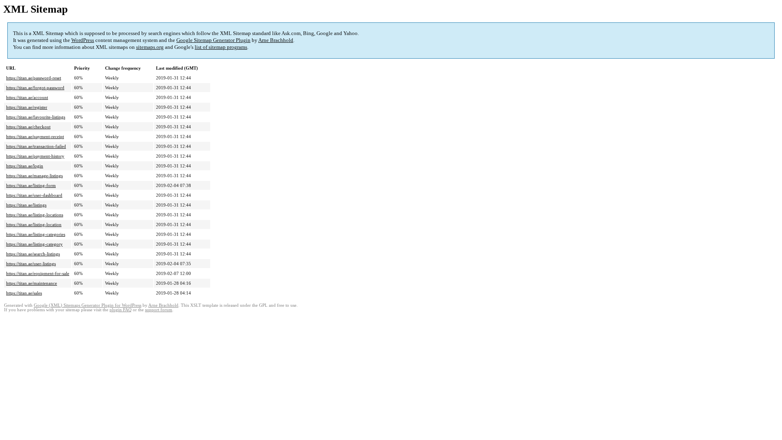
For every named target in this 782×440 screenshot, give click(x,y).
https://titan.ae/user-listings (31, 263)
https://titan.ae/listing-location (34, 224)
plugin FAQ (121, 310)
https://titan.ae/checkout (28, 126)
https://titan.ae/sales (24, 292)
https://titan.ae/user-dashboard (34, 195)
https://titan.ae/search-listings (33, 253)
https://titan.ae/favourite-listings (35, 116)
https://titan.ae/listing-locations (34, 214)
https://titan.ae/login (24, 165)
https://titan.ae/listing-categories (35, 234)
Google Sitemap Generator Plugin (213, 40)
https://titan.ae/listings (26, 204)
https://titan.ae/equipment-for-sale (37, 273)
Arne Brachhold (275, 40)
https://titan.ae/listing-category (34, 244)
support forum (158, 310)
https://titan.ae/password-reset (33, 77)
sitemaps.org (150, 47)
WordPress (82, 40)
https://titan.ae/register (26, 107)
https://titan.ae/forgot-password (35, 87)
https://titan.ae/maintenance (31, 283)
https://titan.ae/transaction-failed (36, 146)
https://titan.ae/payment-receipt (35, 136)
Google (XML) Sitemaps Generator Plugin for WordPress (87, 305)
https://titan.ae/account (27, 97)
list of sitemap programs (221, 47)
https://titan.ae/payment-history (35, 156)
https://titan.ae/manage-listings (34, 175)
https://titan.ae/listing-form (31, 185)
